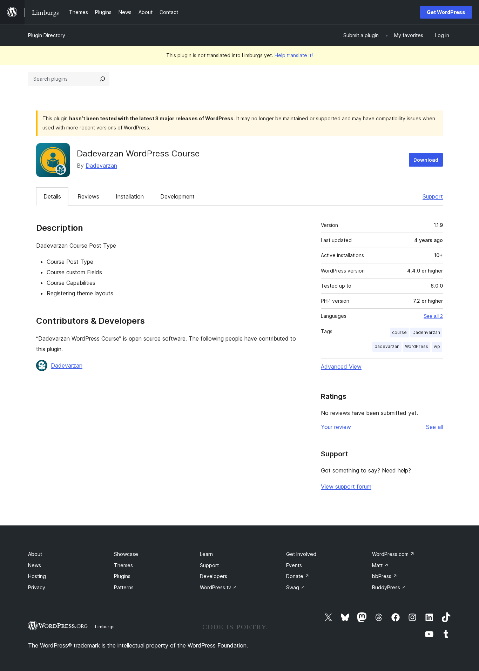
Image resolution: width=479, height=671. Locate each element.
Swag (295, 587)
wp (437, 346)
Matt (380, 565)
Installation (130, 196)
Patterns (124, 587)
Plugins (122, 576)
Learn (206, 554)
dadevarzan (387, 346)
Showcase (126, 554)
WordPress (416, 346)
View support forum (346, 486)
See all (434, 426)
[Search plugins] (102, 79)
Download (425, 160)
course (399, 332)
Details (52, 196)
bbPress (384, 576)
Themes (123, 565)
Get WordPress (446, 12)
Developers (213, 576)
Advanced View (341, 366)
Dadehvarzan (426, 332)
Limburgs (105, 626)
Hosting (37, 576)
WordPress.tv (218, 587)
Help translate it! (294, 55)
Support (433, 196)
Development (177, 196)
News (34, 565)
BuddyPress (389, 587)
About (35, 554)
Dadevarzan (101, 165)
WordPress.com (393, 554)
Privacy (36, 587)
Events (294, 565)
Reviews (88, 196)
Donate (297, 576)
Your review (336, 426)
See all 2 (433, 316)
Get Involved (301, 554)
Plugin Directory (46, 35)
